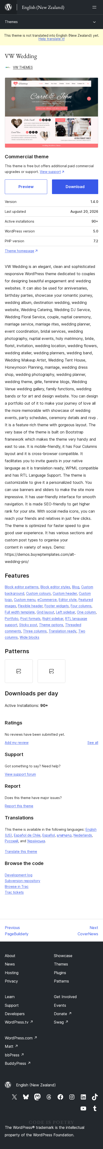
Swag (61, 1022)
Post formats (30, 618)
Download (75, 186)
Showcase (63, 955)
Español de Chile (27, 835)
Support (12, 1005)
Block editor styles (55, 587)
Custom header (65, 593)
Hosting (11, 972)
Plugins (60, 972)
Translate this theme (21, 851)
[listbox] (51, 671)
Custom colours (38, 593)
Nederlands (83, 835)
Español (48, 835)
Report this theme (19, 806)
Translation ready (62, 631)
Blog (75, 587)
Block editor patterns (22, 587)
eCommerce (47, 600)
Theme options (51, 625)
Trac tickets (14, 892)
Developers (15, 1013)
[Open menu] (95, 7)
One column (86, 612)
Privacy (11, 981)
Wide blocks (29, 637)
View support (50, 172)
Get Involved (65, 996)
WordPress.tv (19, 1022)
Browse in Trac (17, 886)
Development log (18, 875)
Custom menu (24, 600)
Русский (11, 841)
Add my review (17, 742)
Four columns (81, 606)
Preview (26, 186)
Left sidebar (65, 612)
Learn (10, 996)
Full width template (20, 612)
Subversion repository (22, 881)
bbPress (14, 1055)
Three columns (35, 631)
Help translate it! (52, 39)
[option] (19, 671)
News (10, 964)
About (10, 955)
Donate (63, 1013)
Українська (36, 841)
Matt (11, 1046)
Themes (11, 22)
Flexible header (30, 606)
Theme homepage (19, 251)
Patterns (61, 981)
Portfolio (11, 618)
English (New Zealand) (36, 1085)
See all (92, 742)
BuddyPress (18, 1063)
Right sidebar (52, 618)
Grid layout (45, 612)
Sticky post (28, 625)
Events (60, 1005)
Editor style (68, 600)
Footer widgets (57, 606)
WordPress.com (21, 1038)
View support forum (20, 774)
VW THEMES (23, 67)
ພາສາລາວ (64, 835)
